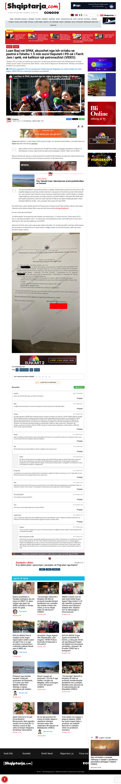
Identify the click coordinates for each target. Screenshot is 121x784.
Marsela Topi (23, 693)
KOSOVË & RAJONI (66, 19)
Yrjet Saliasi (23, 611)
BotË (75, 19)
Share (69, 119)
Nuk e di (56, 569)
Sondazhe (53, 25)
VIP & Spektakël (54, 22)
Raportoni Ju (67, 753)
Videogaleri (87, 22)
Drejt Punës (23, 22)
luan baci (37, 370)
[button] (4, 779)
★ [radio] (36, 376)
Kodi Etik (8, 753)
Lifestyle (46, 22)
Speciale (30, 22)
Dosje (73, 22)
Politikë (38, 19)
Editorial (87, 19)
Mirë (42, 569)
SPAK (14, 144)
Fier (48, 227)
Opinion (94, 19)
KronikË (31, 19)
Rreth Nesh (47, 753)
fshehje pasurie (24, 370)
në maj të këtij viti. (62, 208)
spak (31, 370)
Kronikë (9, 47)
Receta (61, 22)
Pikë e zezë (95, 22)
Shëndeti (45, 19)
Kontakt (27, 753)
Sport (58, 19)
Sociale (17, 22)
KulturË (80, 19)
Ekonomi (52, 19)
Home (11, 19)
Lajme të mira (38, 22)
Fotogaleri (79, 22)
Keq (48, 569)
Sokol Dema (23, 652)
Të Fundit (11, 22)
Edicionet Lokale (20, 19)
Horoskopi (67, 22)
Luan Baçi (34, 144)
